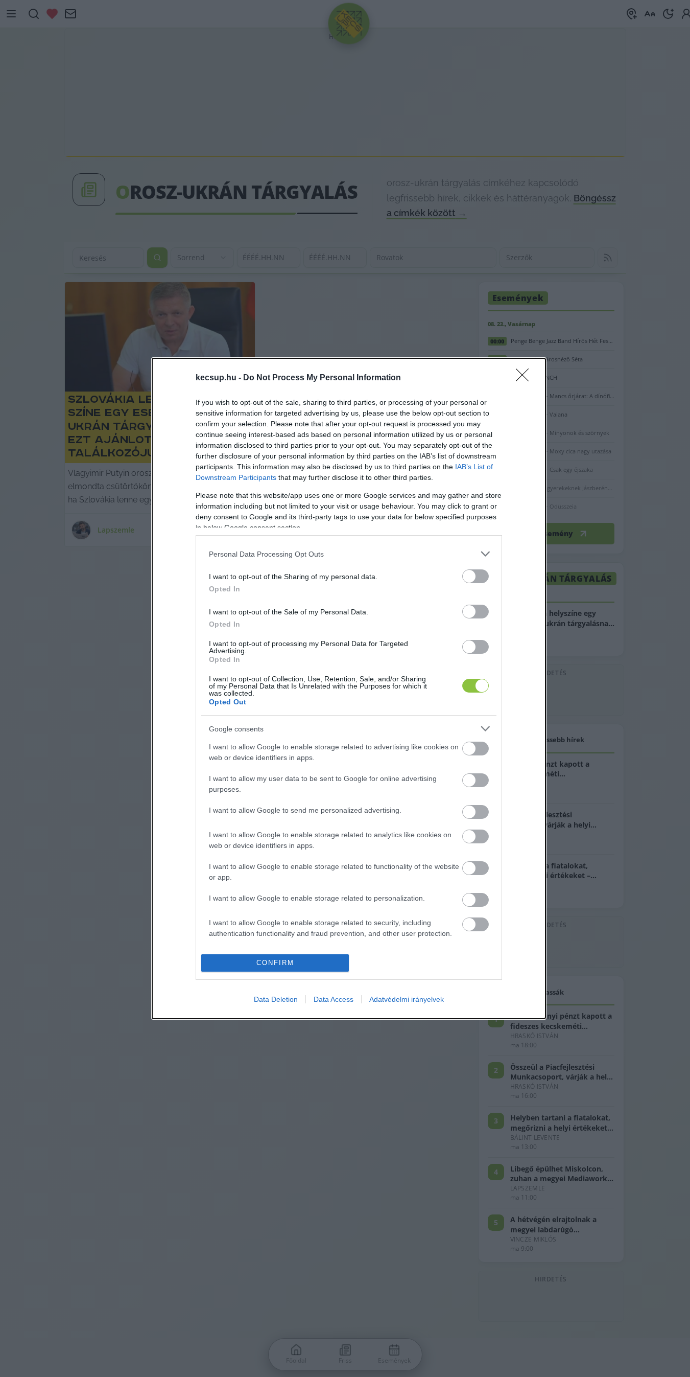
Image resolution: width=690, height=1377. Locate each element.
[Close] (525, 378)
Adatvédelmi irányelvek (406, 999)
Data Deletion (276, 999)
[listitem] (349, 553)
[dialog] (348, 688)
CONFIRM (275, 963)
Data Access (333, 999)
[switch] (475, 576)
